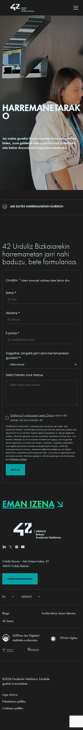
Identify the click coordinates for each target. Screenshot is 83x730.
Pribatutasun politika (13, 701)
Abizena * (13, 313)
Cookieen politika (12, 708)
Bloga (5, 613)
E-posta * (12, 333)
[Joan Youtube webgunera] (23, 546)
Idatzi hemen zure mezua (24, 375)
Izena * (11, 293)
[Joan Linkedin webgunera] (4, 546)
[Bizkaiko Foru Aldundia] (33, 650)
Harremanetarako (20, 579)
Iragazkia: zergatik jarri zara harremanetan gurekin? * (37, 355)
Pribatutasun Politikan (18, 459)
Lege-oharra (9, 695)
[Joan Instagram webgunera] (17, 546)
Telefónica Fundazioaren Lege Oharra (32, 415)
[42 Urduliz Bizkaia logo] (22, 8)
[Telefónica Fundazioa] (8, 650)
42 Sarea (8, 621)
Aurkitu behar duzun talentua (58, 613)
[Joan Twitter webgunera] (10, 546)
